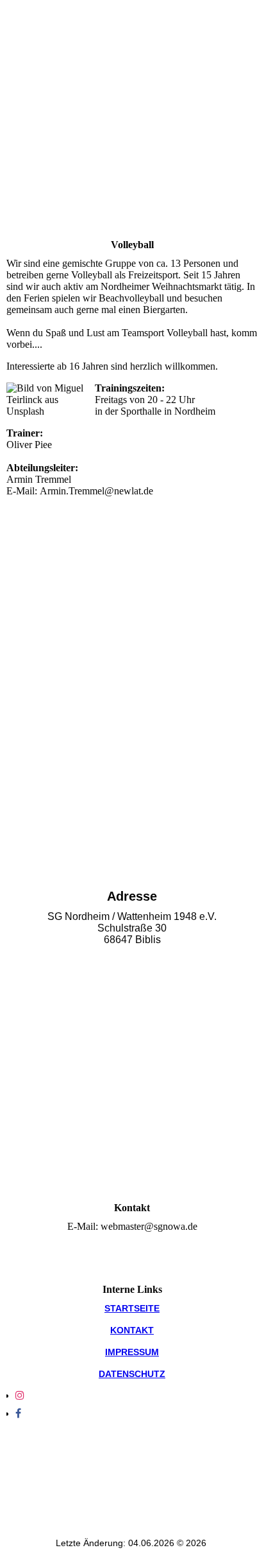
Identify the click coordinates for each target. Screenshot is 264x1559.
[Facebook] (18, 1413)
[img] (132, 175)
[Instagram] (19, 1395)
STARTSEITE (132, 1308)
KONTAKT (132, 1330)
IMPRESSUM (132, 1352)
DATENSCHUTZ (132, 1374)
